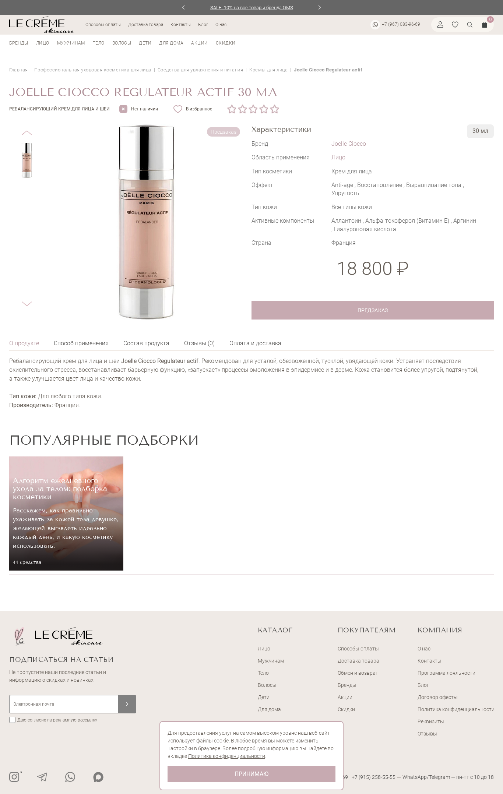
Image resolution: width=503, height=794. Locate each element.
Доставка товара (145, 24)
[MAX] (98, 777)
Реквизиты (431, 721)
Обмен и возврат (358, 673)
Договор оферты (438, 697)
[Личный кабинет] (440, 24)
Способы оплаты (103, 24)
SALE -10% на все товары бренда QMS (251, 7)
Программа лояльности (446, 673)
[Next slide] (319, 7)
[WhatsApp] (70, 777)
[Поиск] (469, 24)
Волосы (121, 43)
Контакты (180, 24)
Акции (199, 43)
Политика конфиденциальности (456, 709)
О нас (220, 24)
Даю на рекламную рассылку (57, 720)
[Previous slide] (183, 7)
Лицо (42, 43)
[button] (26, 127)
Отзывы (427, 734)
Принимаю (251, 773)
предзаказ (372, 310)
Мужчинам (71, 43)
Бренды (18, 43)
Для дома (171, 43)
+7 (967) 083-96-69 (401, 24)
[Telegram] (42, 777)
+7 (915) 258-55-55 (373, 777)
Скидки (226, 43)
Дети (145, 43)
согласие (37, 720)
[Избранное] (455, 24)
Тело (99, 43)
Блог (203, 24)
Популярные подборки (104, 440)
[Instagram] (14, 777)
